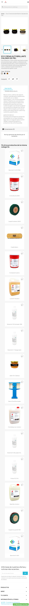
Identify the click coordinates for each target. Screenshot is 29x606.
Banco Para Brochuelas (14, 401)
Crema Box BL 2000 (14, 196)
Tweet (13, 79)
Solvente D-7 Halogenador (14, 350)
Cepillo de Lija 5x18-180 (15, 530)
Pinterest (16, 79)
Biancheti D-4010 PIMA (14, 170)
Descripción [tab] (8, 88)
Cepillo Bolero (14, 247)
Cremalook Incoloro (14, 273)
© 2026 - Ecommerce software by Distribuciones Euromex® (10, 603)
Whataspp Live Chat (21, 604)
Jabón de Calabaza (15, 375)
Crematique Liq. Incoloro (14, 427)
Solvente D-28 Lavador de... (14, 453)
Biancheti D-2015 (14, 555)
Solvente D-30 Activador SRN (14, 324)
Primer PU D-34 (14, 478)
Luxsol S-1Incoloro (14, 298)
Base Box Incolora (14, 504)
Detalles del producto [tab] (11, 91)
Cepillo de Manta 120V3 (14, 221)
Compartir (9, 79)
